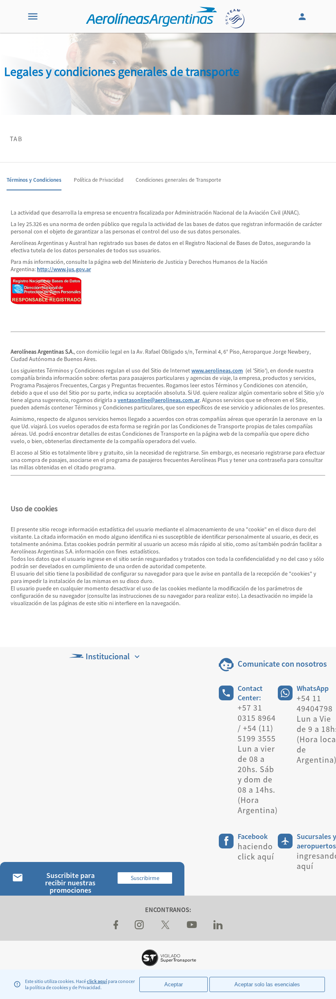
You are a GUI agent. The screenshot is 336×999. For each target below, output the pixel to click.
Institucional (107, 656)
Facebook (253, 836)
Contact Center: (250, 693)
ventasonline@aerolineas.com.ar (159, 400)
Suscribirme (145, 878)
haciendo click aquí (256, 851)
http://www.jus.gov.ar (64, 269)
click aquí (97, 981)
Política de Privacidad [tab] (98, 179)
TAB (16, 139)
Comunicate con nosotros (282, 663)
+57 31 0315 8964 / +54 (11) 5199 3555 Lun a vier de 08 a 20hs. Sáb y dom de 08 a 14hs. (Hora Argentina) (258, 758)
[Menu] (33, 16)
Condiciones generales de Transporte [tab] (178, 179)
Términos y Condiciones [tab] (34, 179)
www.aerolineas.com (217, 370)
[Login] (303, 16)
